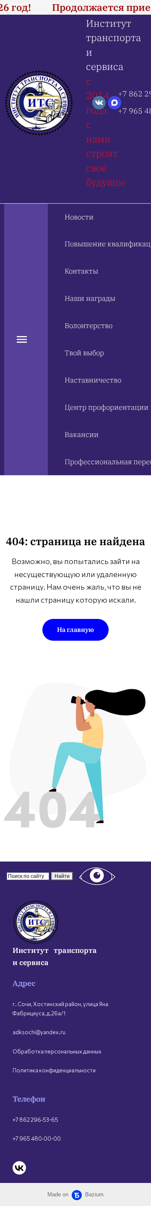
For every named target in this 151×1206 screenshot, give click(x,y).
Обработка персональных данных (57, 1051)
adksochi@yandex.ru (39, 1032)
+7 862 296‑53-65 (35, 1119)
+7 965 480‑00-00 (37, 1138)
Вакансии (82, 434)
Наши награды (90, 298)
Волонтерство (88, 325)
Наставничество (93, 380)
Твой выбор (84, 352)
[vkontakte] (99, 102)
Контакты (81, 271)
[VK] (19, 1168)
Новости (79, 217)
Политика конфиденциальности (54, 1070)
